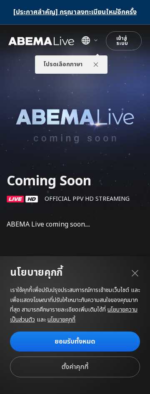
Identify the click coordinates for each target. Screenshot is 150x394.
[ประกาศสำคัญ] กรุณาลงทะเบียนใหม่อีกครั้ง (75, 12)
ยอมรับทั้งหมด (75, 342)
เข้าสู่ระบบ (122, 41)
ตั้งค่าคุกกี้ (75, 367)
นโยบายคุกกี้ (61, 319)
